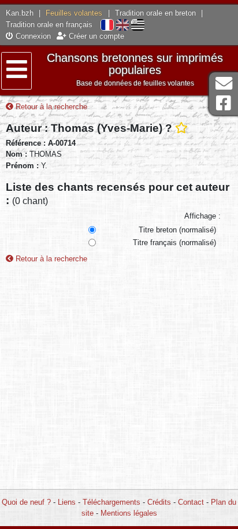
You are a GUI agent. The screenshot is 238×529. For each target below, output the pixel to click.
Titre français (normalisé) (174, 242)
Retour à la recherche (50, 106)
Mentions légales (129, 513)
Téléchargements (111, 502)
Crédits (159, 502)
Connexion (32, 36)
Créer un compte (95, 36)
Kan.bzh (20, 13)
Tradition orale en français (49, 24)
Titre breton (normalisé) (177, 229)
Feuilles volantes (74, 13)
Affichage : (202, 216)
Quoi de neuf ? (26, 502)
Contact (191, 502)
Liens (67, 502)
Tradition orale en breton (155, 13)
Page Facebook (223, 103)
